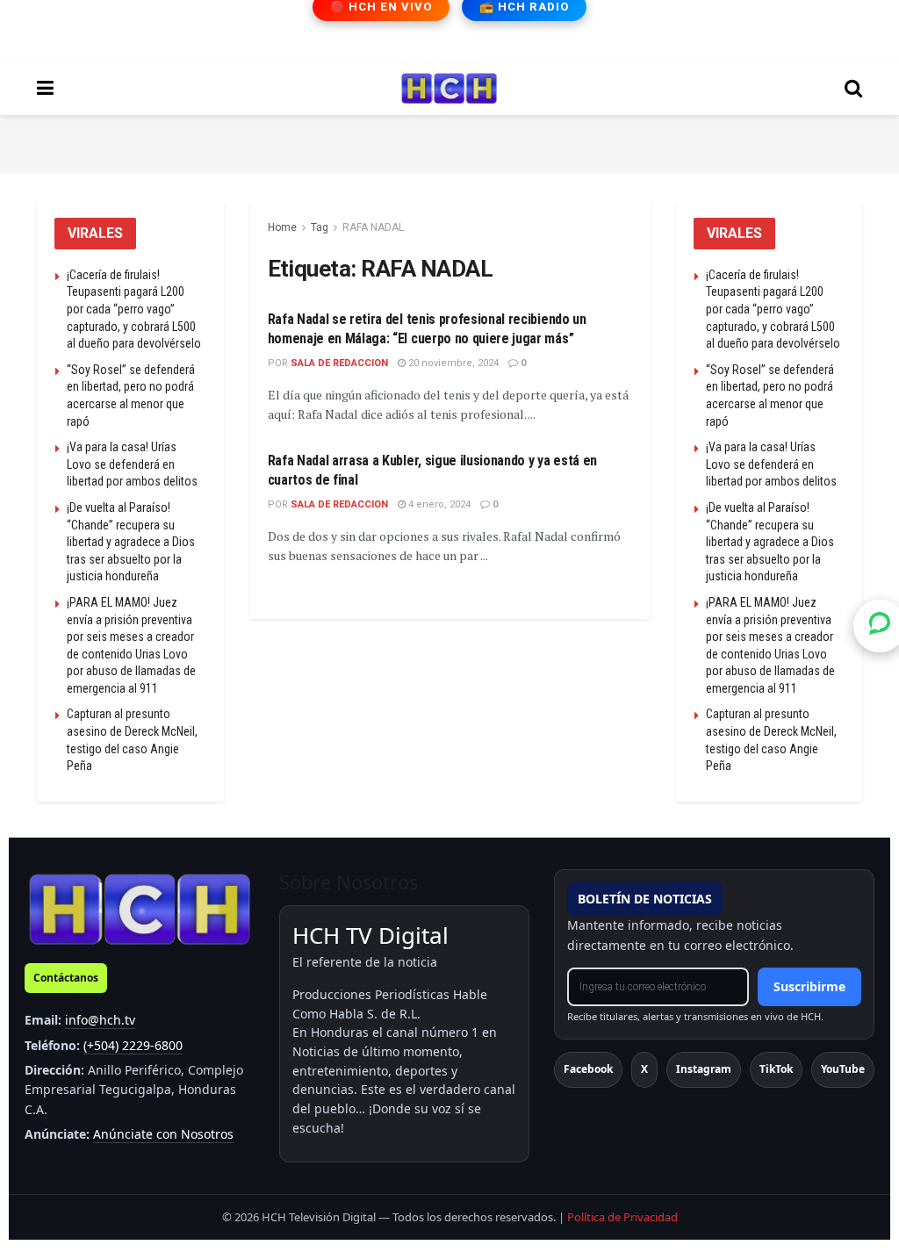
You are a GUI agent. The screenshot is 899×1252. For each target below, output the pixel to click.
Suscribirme (809, 986)
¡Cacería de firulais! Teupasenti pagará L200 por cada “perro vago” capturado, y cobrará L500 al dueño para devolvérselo (134, 309)
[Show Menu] (45, 88)
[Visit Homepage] (449, 88)
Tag (319, 227)
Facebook (588, 1068)
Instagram (703, 1068)
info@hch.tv (100, 1019)
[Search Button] (853, 88)
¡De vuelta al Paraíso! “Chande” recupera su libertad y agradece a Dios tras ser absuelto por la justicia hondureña (131, 541)
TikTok (776, 1068)
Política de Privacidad (622, 1217)
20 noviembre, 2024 (452, 363)
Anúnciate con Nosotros (163, 1134)
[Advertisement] (449, 141)
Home (282, 227)
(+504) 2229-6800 (133, 1045)
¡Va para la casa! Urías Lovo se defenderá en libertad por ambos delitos (132, 464)
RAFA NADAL (373, 227)
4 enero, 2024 (438, 504)
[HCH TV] (140, 908)
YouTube (843, 1068)
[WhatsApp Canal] (880, 626)
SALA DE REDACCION (339, 363)
